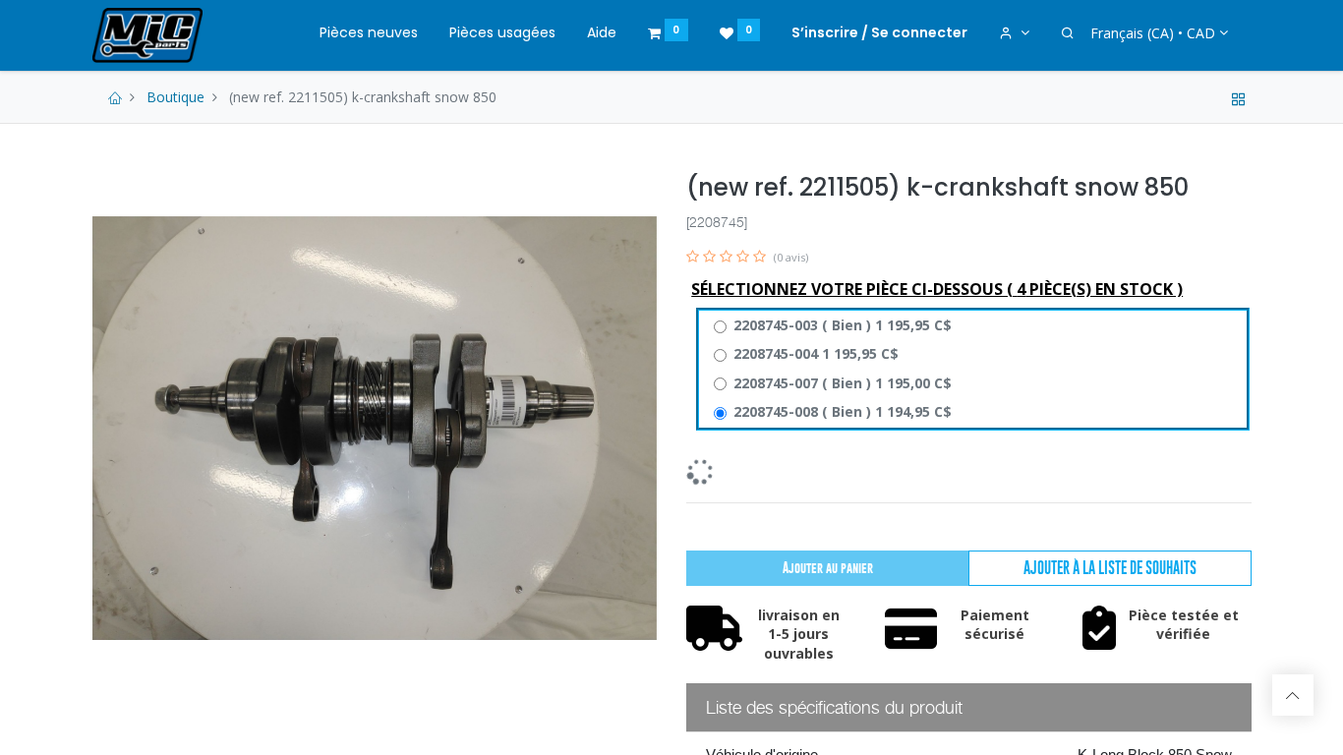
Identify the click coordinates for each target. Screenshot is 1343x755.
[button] (1109, 568)
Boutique (175, 96)
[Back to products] (1239, 97)
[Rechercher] (1067, 33)
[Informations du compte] (1014, 33)
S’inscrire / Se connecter (879, 32)
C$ (816, 353)
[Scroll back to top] (1293, 695)
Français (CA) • (1152, 33)
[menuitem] (369, 33)
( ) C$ (842, 325)
